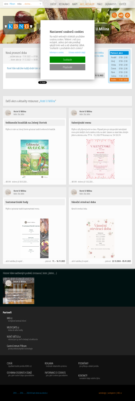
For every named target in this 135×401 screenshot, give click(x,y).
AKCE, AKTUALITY (87, 4)
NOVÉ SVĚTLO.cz (22, 338)
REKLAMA (56, 364)
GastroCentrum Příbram (20, 347)
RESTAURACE (64, 4)
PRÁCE (99, 4)
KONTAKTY (89, 377)
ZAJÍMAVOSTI (110, 4)
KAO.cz (16, 319)
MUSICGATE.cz (15, 328)
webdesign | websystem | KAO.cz (110, 392)
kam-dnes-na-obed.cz (39, 392)
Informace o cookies (57, 52)
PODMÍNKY (88, 364)
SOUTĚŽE (122, 4)
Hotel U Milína (47, 101)
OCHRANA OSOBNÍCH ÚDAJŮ (20, 374)
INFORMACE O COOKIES (56, 374)
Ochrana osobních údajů (77, 52)
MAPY (74, 4)
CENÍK (19, 364)
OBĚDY (53, 4)
